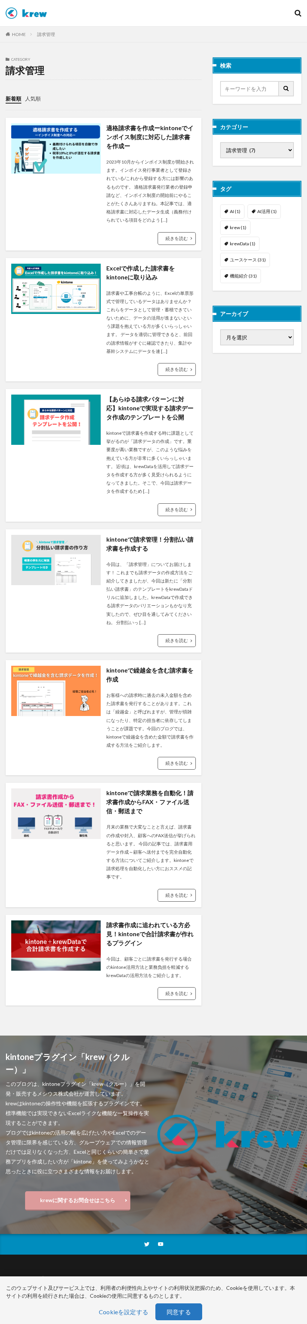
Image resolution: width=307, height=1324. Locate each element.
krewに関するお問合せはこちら (77, 1200)
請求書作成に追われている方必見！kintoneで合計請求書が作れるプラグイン (150, 933)
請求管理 (46, 34)
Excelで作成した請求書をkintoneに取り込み (140, 272)
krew (238, 227)
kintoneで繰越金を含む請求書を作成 (150, 675)
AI (235, 211)
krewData (242, 243)
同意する (179, 1311)
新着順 (13, 98)
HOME (19, 34)
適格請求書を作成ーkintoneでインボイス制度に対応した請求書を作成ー (150, 136)
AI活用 (267, 211)
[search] (286, 88)
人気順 (33, 98)
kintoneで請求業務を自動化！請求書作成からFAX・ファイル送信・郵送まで (150, 801)
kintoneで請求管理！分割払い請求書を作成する (150, 544)
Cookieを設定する (123, 1311)
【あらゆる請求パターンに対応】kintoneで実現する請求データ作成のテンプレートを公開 (150, 407)
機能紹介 (243, 276)
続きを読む (176, 238)
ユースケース (248, 260)
